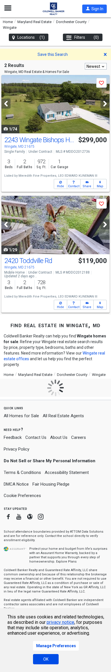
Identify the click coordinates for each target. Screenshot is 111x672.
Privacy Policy (16, 449)
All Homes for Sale (21, 415)
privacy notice (60, 622)
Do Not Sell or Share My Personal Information (49, 460)
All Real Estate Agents (63, 415)
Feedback (13, 437)
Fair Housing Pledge (50, 484)
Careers (78, 437)
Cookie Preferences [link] (22, 495)
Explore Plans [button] (66, 561)
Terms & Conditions (22, 472)
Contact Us (35, 437)
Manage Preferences (56, 646)
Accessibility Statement (67, 472)
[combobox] (96, 66)
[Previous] (6, 104)
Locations (31, 37)
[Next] (105, 104)
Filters (86, 37)
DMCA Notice (16, 484)
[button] (94, 9)
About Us (58, 437)
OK (45, 659)
